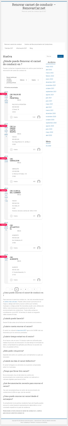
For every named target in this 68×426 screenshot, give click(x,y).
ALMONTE (15, 267)
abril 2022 (49, 70)
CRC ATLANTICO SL (14, 227)
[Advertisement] (34, 29)
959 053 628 (15, 237)
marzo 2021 (49, 110)
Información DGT (21, 48)
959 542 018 (15, 203)
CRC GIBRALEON (14, 160)
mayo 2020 (49, 132)
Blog (31, 48)
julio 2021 (49, 98)
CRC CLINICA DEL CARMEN (15, 192)
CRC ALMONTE (14, 258)
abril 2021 (49, 107)
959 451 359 (15, 269)
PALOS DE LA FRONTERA (19, 104)
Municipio (21, 80)
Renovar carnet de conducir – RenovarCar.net (34, 6)
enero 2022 (49, 79)
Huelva (16, 117)
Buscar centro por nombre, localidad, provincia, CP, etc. (12, 80)
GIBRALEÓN (15, 169)
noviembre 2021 (51, 85)
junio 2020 (49, 129)
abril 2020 (49, 135)
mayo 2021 (49, 104)
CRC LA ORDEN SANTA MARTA (13, 129)
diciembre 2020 (51, 113)
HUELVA (14, 137)
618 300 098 (15, 171)
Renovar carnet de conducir (13, 44)
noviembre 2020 (51, 116)
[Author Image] (38, 117)
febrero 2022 (50, 76)
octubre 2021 (50, 88)
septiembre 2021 (51, 91)
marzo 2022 (49, 73)
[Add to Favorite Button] (31, 97)
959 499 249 (15, 139)
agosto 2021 (50, 95)
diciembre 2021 (51, 82)
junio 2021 (49, 101)
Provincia (32, 80)
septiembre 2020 (51, 123)
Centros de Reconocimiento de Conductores (38, 44)
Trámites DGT (9, 48)
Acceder (48, 146)
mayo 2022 (49, 66)
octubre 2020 (50, 120)
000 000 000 (15, 107)
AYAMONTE (15, 235)
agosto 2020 (50, 126)
